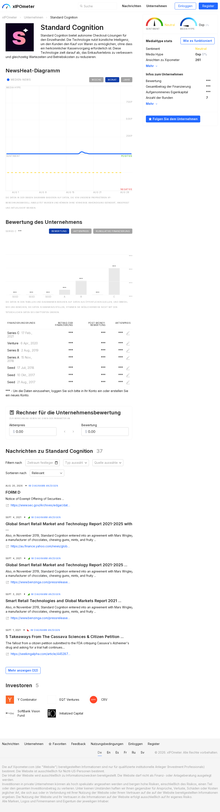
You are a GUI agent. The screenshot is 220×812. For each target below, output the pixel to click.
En (108, 752)
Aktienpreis (17, 425)
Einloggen (185, 6)
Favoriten (59, 744)
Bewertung (89, 425)
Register (208, 6)
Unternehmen (156, 6)
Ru (134, 752)
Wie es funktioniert (197, 41)
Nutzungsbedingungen (107, 744)
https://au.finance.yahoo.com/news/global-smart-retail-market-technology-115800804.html (41, 546)
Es (117, 752)
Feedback (78, 744)
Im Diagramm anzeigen (43, 485)
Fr (125, 752)
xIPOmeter (23, 6)
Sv (142, 752)
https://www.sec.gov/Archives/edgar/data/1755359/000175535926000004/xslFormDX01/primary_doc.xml (41, 505)
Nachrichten (131, 6)
